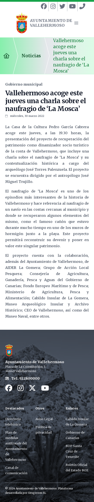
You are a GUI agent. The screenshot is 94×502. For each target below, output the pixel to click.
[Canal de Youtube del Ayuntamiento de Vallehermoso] (71, 6)
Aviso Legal (44, 419)
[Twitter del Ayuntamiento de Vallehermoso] (61, 6)
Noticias (31, 55)
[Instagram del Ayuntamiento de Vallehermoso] (52, 6)
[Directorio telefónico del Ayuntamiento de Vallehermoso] (81, 6)
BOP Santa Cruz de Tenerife (74, 451)
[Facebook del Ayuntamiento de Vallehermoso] (43, 6)
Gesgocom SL (37, 492)
